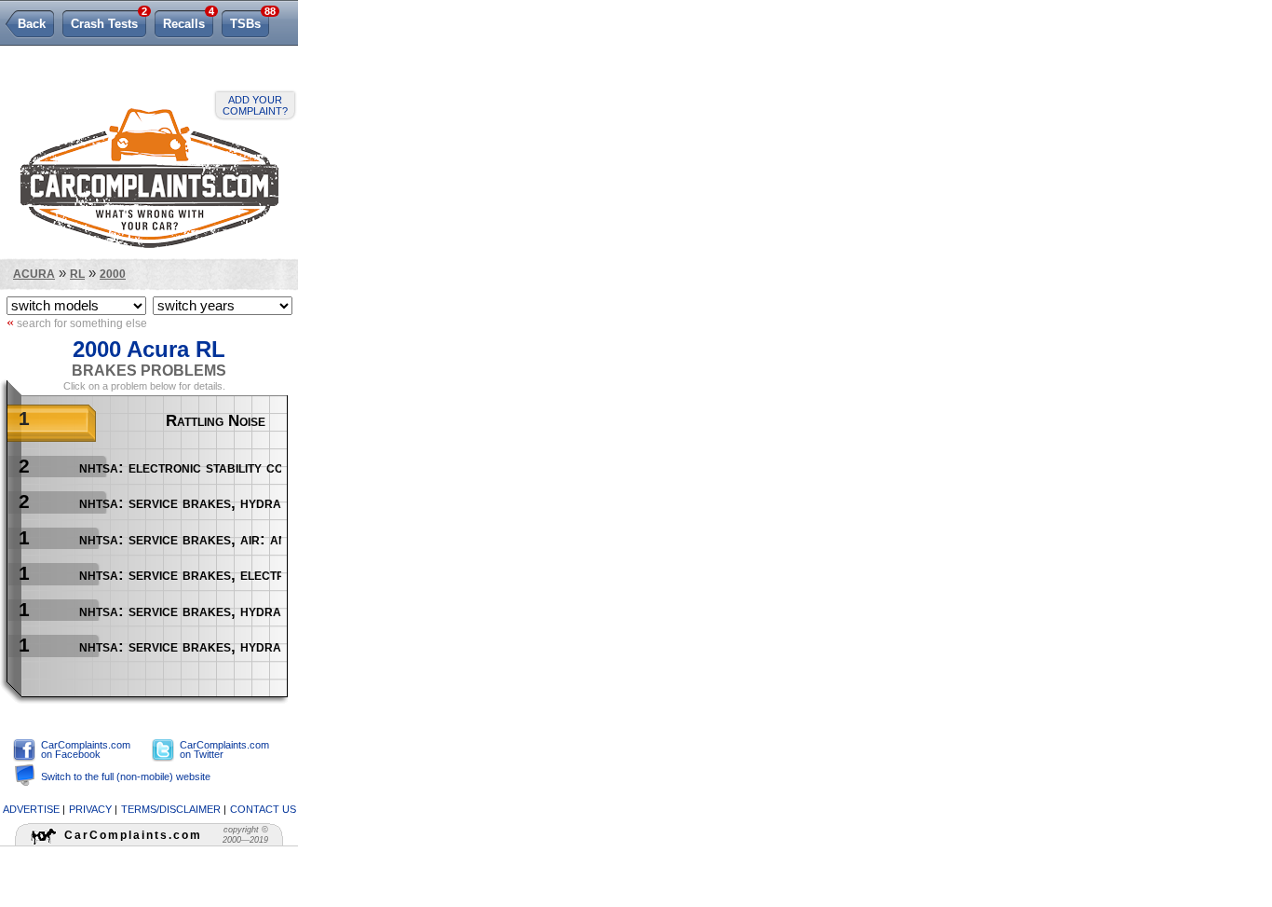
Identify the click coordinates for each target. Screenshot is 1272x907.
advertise (31, 809)
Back (32, 24)
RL (77, 274)
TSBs (249, 20)
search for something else (77, 322)
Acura (34, 274)
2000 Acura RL (149, 349)
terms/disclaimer (171, 809)
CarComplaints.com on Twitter (224, 750)
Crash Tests (108, 20)
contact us (263, 809)
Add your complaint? (255, 105)
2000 (113, 274)
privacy (90, 809)
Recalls (188, 20)
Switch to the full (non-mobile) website (125, 776)
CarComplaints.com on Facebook (85, 750)
